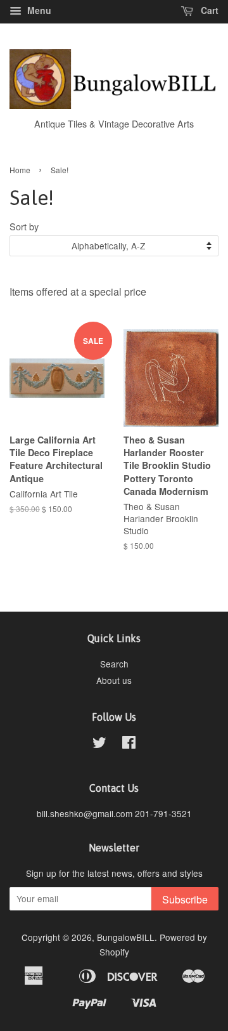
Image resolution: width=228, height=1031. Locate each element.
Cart (208, 10)
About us (114, 680)
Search (114, 663)
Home (20, 169)
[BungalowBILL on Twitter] (99, 744)
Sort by (24, 226)
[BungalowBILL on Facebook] (129, 744)
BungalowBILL (126, 937)
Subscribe (185, 899)
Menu (38, 10)
